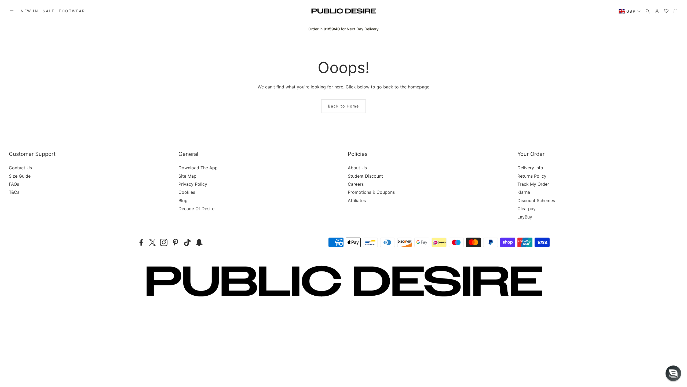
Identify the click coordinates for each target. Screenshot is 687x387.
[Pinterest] (175, 242)
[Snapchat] (199, 242)
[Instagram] (163, 242)
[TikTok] (187, 242)
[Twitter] (152, 242)
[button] (11, 11)
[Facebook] (141, 242)
